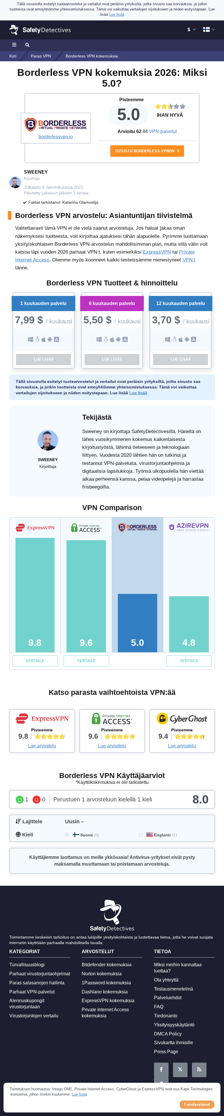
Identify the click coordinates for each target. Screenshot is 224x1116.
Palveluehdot (167, 997)
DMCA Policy (168, 1033)
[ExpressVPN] (42, 720)
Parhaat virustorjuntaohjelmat (39, 973)
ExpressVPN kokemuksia (108, 1000)
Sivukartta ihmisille (173, 1042)
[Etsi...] (27, 45)
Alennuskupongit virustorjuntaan (26, 1003)
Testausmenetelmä (173, 988)
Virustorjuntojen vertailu (33, 1015)
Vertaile (35, 661)
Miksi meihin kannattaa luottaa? (178, 967)
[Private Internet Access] (112, 720)
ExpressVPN (157, 252)
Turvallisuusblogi (27, 964)
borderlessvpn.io (55, 136)
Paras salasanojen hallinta (36, 982)
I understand (197, 1104)
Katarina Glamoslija (80, 202)
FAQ (158, 1006)
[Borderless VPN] (55, 125)
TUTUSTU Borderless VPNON (145, 151)
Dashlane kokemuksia (105, 991)
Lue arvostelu (42, 745)
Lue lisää (44, 359)
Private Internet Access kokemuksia (105, 1012)
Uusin (72, 821)
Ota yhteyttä (166, 979)
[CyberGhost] (182, 720)
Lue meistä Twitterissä (180, 1070)
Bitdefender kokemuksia (107, 964)
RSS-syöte (199, 1070)
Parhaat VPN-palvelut (32, 991)
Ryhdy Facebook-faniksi (161, 1070)
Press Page (166, 1051)
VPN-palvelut (163, 131)
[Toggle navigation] (15, 45)
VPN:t (189, 260)
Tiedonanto (165, 1015)
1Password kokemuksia (106, 982)
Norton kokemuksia (102, 973)
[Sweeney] (48, 443)
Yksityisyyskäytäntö (174, 1024)
